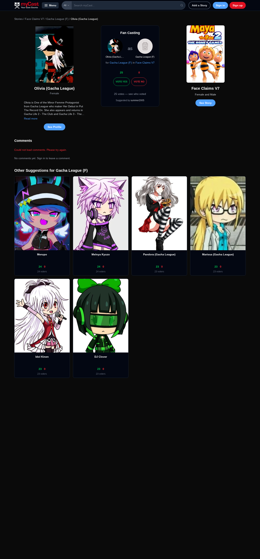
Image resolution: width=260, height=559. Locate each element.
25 (121, 72)
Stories (18, 18)
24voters (42, 271)
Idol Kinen (42, 356)
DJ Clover (100, 356)
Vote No (139, 81)
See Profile (54, 126)
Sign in (220, 5)
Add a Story (199, 5)
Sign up (238, 5)
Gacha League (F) (57, 18)
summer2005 (137, 100)
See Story (205, 102)
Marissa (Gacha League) (218, 254)
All (65, 5)
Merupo (42, 254)
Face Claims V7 (34, 18)
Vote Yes (121, 81)
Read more (30, 118)
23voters (159, 271)
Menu (52, 5)
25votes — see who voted (130, 93)
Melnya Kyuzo (101, 254)
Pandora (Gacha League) (159, 254)
